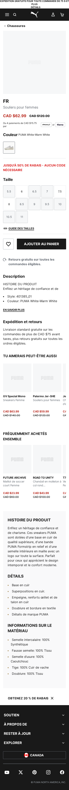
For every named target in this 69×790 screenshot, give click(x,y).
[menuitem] (7, 772)
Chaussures (16, 26)
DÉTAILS (35, 7)
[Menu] (7, 14)
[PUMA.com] (34, 14)
